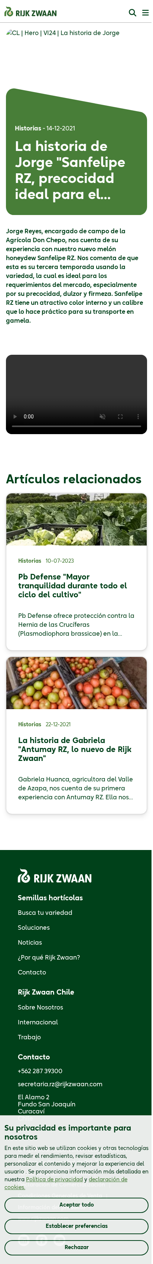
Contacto (32, 973)
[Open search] (132, 12)
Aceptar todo (76, 1205)
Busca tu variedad (45, 913)
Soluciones (34, 928)
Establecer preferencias (77, 1226)
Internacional (38, 1023)
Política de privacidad (54, 1179)
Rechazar (77, 1247)
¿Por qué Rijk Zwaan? (49, 958)
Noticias (30, 943)
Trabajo (29, 1037)
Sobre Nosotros (40, 1008)
